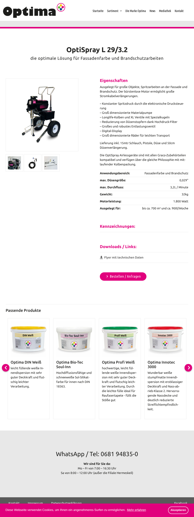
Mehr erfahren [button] (136, 510)
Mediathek (165, 11)
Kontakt (179, 11)
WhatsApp (70, 454)
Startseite (98, 11)
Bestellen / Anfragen (125, 276)
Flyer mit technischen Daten (123, 257)
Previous (5, 368)
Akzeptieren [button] (178, 510)
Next (188, 368)
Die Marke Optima (135, 11)
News (152, 11)
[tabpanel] (28, 368)
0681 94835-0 (119, 454)
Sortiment (112, 11)
